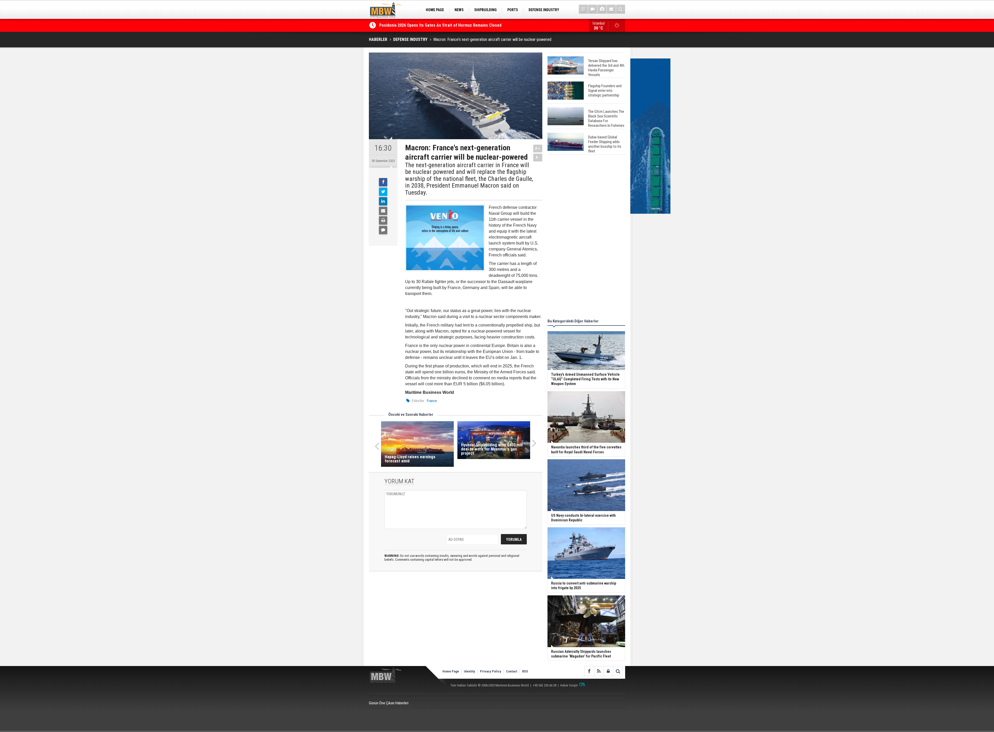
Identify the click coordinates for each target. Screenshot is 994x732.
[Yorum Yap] (383, 230)
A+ (537, 148)
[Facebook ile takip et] (589, 671)
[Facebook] (383, 182)
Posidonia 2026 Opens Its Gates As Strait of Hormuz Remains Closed (440, 25)
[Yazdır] (383, 220)
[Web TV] (592, 9)
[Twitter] (383, 192)
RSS (525, 671)
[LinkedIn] (383, 201)
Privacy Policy (490, 671)
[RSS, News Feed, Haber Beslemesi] (598, 671)
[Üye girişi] (608, 671)
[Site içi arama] (620, 9)
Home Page (450, 671)
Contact (511, 671)
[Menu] (583, 9)
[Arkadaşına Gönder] (383, 211)
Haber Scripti (569, 685)
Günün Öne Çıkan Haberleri (388, 703)
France (432, 400)
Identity (469, 671)
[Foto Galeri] (601, 9)
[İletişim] (611, 9)
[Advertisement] (586, 237)
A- (538, 157)
